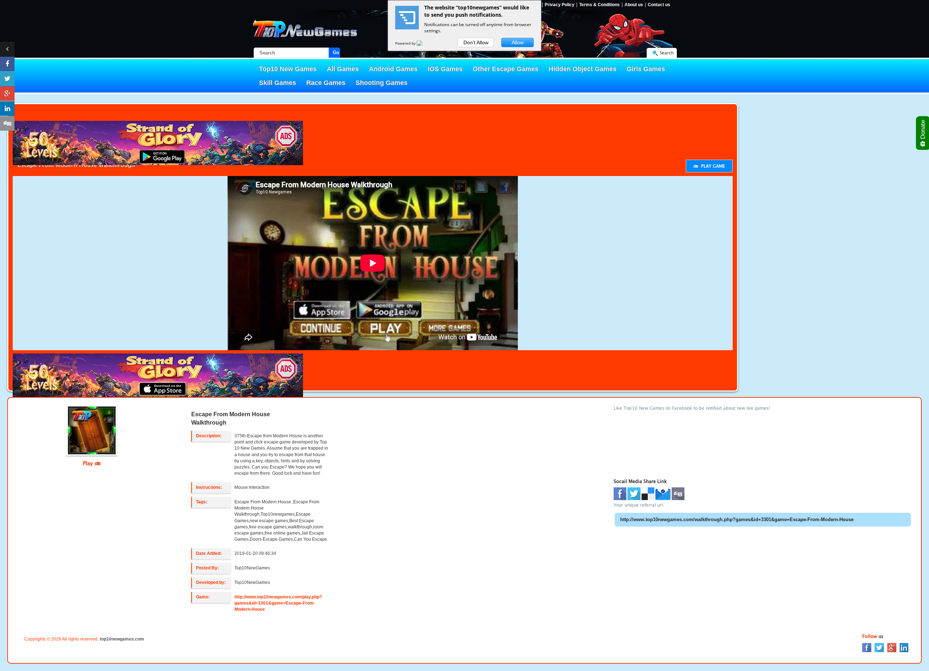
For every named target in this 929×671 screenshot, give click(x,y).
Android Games (393, 69)
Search (667, 53)
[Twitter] (879, 647)
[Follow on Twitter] (7, 78)
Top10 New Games (288, 69)
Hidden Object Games (583, 69)
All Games (343, 69)
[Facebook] (866, 647)
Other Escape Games (506, 69)
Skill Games (277, 82)
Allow (518, 42)
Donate (923, 130)
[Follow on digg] (7, 123)
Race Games (325, 82)
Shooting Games (382, 82)
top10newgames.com (122, 639)
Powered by (406, 43)
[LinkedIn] (904, 647)
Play (89, 463)
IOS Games (445, 69)
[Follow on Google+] (7, 93)
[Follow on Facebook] (7, 64)
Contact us (659, 5)
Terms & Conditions (599, 5)
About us (634, 5)
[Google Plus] (891, 647)
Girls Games (646, 69)
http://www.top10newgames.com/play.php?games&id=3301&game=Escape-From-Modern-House (278, 603)
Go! (336, 52)
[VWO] (424, 43)
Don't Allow (475, 42)
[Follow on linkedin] (7, 108)
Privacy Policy (559, 5)
